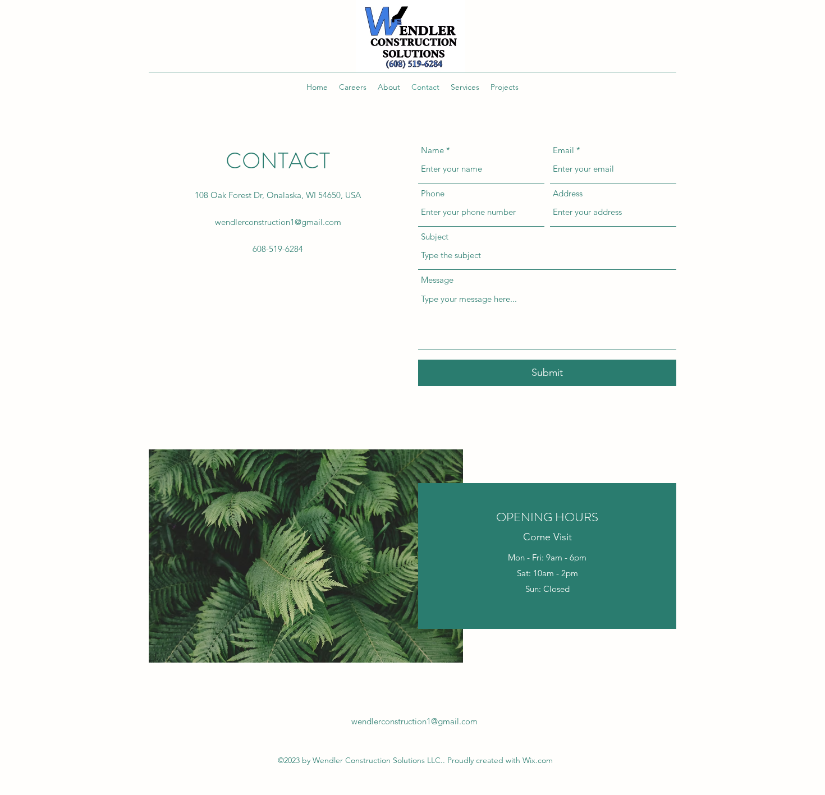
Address (568, 193)
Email (563, 150)
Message (437, 279)
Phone (432, 193)
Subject (434, 236)
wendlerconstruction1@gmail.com (278, 222)
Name (432, 150)
